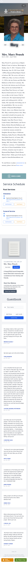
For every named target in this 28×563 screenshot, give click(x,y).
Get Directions (8, 204)
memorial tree (21, 163)
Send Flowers (19, 204)
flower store (19, 165)
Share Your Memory (10, 291)
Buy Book (16, 267)
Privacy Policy (10, 556)
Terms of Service (18, 556)
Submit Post (14, 317)
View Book (7, 267)
